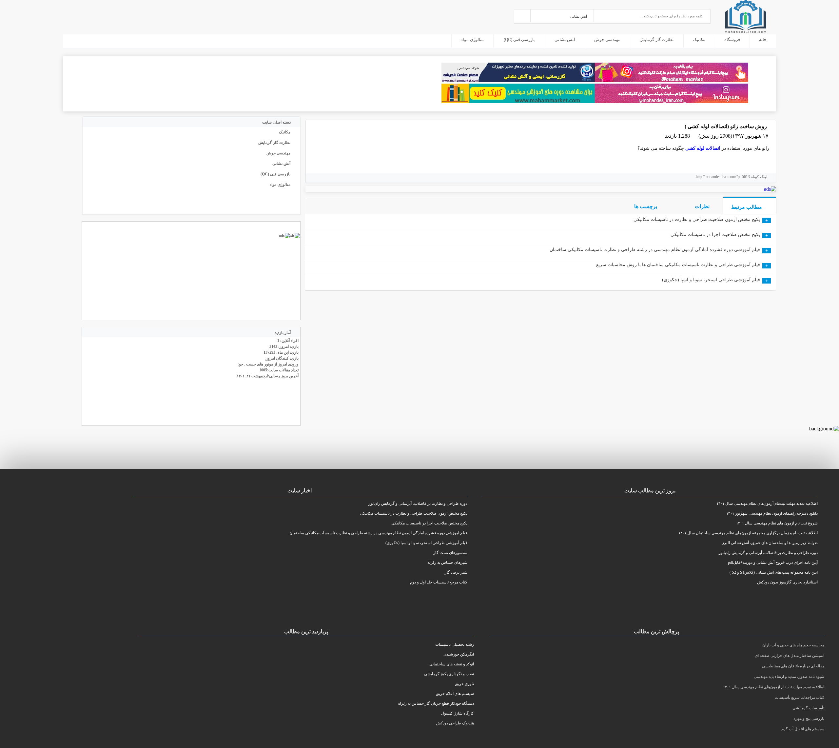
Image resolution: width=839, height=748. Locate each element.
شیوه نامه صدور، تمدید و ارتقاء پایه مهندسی (789, 676)
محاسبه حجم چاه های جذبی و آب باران (793, 645)
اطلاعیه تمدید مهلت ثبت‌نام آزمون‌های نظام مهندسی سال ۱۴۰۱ (773, 687)
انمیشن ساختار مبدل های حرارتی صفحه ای (789, 655)
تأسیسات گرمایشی (808, 708)
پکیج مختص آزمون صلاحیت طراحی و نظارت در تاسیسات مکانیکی (697, 219)
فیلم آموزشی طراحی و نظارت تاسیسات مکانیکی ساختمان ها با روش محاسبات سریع (678, 264)
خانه (763, 39)
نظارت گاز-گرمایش (656, 39)
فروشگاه (732, 39)
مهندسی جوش (607, 39)
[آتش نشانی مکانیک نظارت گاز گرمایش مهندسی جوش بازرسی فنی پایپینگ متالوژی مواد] (562, 16)
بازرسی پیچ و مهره (808, 718)
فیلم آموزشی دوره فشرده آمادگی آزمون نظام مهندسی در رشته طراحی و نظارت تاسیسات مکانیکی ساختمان (655, 249)
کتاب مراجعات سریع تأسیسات (799, 697)
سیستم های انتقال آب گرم (802, 729)
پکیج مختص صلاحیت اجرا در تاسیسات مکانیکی (715, 234)
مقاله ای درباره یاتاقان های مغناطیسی (793, 666)
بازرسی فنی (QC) (519, 39)
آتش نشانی (565, 39)
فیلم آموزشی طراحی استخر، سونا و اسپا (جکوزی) (711, 279)
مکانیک (699, 39)
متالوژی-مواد (472, 39)
